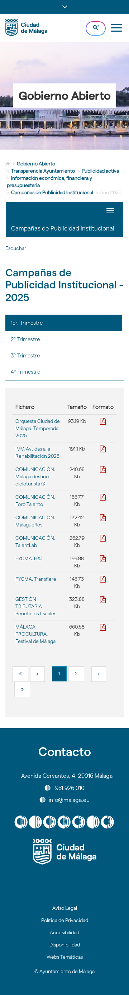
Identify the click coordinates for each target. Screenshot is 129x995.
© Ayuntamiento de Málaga (64, 971)
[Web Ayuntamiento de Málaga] (64, 852)
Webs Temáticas (65, 957)
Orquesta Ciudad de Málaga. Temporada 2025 (37, 428)
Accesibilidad (64, 932)
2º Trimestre (25, 339)
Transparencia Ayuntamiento (43, 171)
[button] (64, 7)
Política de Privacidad (64, 920)
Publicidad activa (100, 171)
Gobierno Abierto (36, 163)
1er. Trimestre (27, 323)
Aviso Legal (64, 908)
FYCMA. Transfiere (35, 579)
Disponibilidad (64, 945)
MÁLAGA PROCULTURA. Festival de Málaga (35, 634)
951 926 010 (70, 788)
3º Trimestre (25, 355)
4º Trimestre (25, 372)
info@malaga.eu (69, 800)
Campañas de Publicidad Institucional (52, 192)
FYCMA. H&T (29, 558)
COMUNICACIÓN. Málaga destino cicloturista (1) (35, 476)
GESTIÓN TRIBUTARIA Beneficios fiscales (35, 606)
